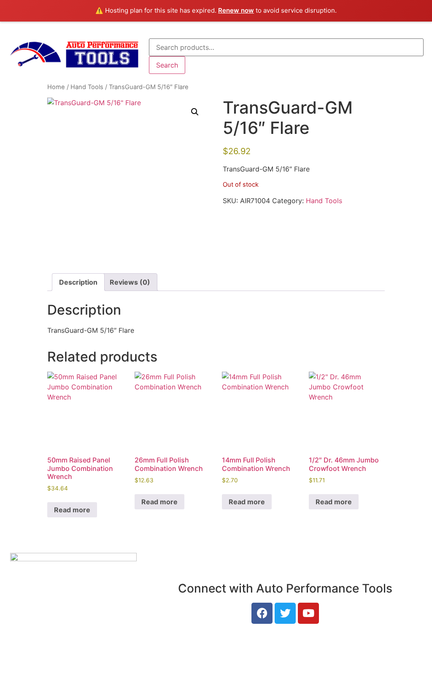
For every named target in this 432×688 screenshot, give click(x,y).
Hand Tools (86, 87)
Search (167, 65)
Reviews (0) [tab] (130, 282)
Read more (72, 510)
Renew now (236, 10)
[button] (194, 112)
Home (56, 87)
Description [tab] (78, 282)
